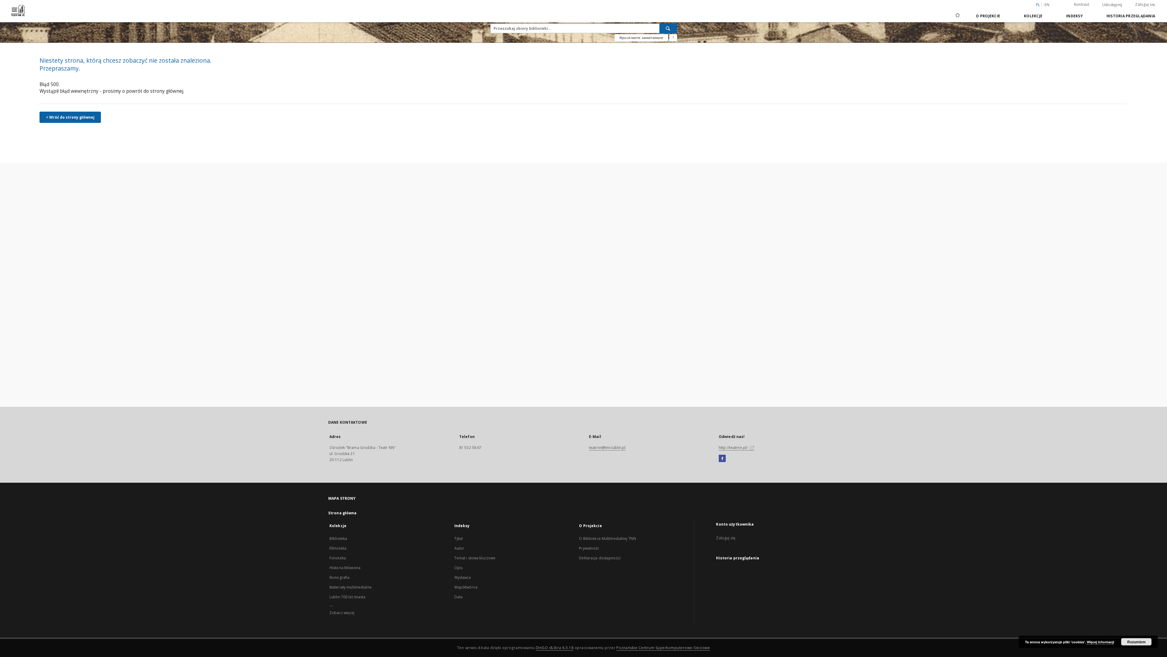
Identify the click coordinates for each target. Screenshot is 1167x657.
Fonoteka (337, 558)
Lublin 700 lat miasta (347, 597)
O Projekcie (988, 16)
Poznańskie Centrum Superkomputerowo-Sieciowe (663, 647)
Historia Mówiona (344, 567)
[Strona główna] (957, 16)
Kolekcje (1033, 16)
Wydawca (462, 577)
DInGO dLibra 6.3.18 (555, 647)
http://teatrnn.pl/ (734, 447)
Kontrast (1081, 4)
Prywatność (589, 548)
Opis (458, 567)
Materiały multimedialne (350, 587)
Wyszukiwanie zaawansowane (641, 38)
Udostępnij (1112, 4)
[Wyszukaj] (668, 28)
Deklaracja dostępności (600, 558)
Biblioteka (338, 538)
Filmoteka (337, 548)
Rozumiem (1136, 642)
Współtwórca (465, 587)
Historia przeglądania (1131, 16)
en (1047, 5)
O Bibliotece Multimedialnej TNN (607, 538)
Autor (459, 548)
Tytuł (458, 538)
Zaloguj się (1145, 4)
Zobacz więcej (342, 612)
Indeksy (1074, 16)
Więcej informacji (1100, 642)
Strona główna (342, 513)
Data (458, 597)
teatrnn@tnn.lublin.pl (607, 447)
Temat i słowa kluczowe (475, 558)
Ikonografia (339, 577)
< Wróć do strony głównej (70, 117)
